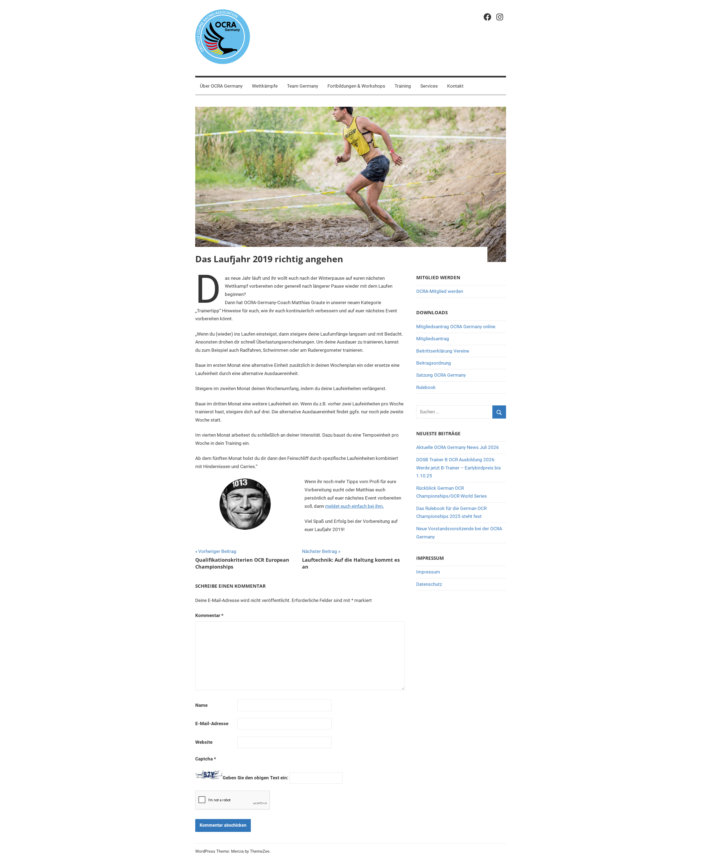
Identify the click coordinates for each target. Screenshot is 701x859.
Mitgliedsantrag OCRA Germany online (455, 326)
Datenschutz (429, 584)
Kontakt (455, 86)
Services (429, 86)
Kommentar (209, 615)
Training (403, 86)
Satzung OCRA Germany (441, 375)
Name (201, 705)
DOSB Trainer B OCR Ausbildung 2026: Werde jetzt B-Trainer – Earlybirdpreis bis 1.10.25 (458, 468)
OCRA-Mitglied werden (439, 291)
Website (203, 742)
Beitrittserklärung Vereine (442, 351)
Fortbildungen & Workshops (356, 86)
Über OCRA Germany (221, 86)
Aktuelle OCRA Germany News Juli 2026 (457, 447)
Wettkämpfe (265, 86)
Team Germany (302, 86)
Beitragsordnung (433, 363)
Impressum (428, 572)
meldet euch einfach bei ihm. (354, 506)
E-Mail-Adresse (211, 723)
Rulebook (426, 387)
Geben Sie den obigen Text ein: (255, 777)
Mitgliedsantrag (432, 338)
